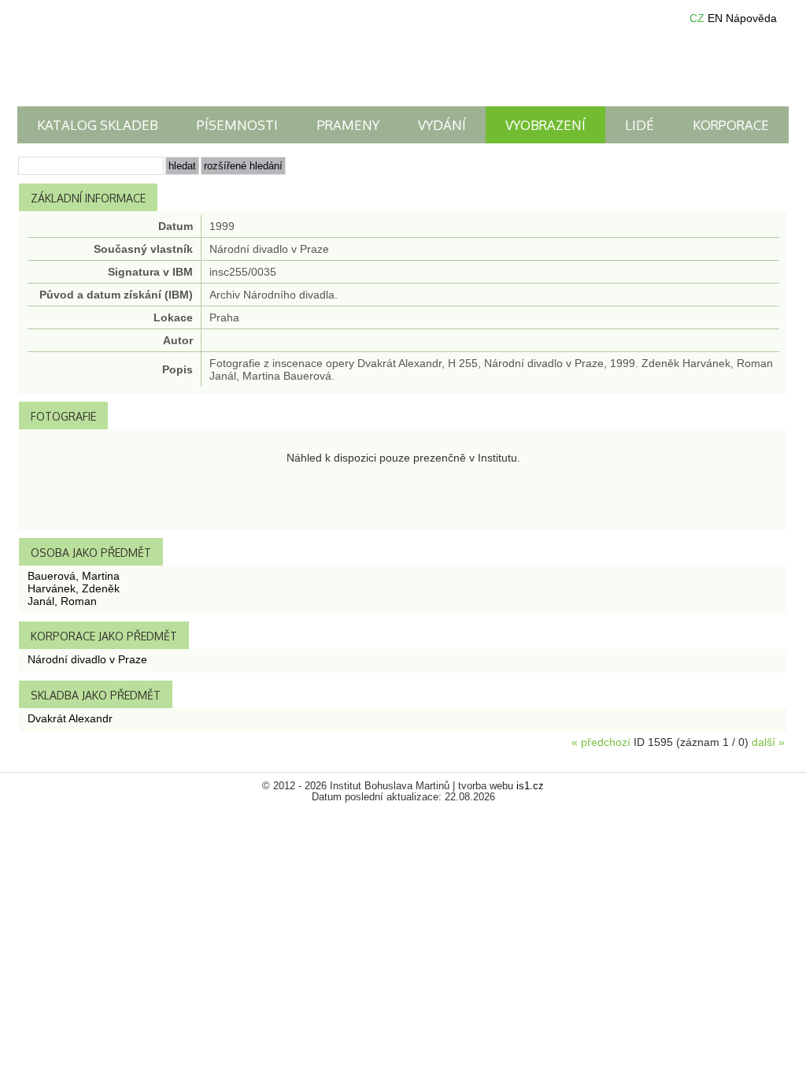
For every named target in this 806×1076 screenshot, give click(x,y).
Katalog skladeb (97, 125)
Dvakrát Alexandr (70, 718)
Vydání (442, 125)
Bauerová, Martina (74, 576)
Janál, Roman (62, 601)
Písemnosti (237, 125)
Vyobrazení (545, 125)
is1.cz (530, 786)
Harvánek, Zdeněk (74, 588)
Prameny (348, 125)
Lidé (639, 125)
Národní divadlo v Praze (87, 659)
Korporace (731, 125)
